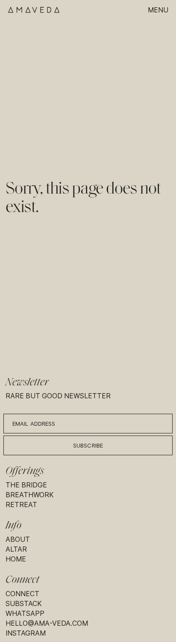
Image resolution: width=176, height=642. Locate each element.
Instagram (26, 633)
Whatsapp (25, 613)
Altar (16, 549)
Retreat (21, 505)
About (18, 539)
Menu (158, 10)
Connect (22, 594)
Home (16, 559)
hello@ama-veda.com (47, 623)
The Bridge (26, 485)
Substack (24, 604)
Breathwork (30, 495)
